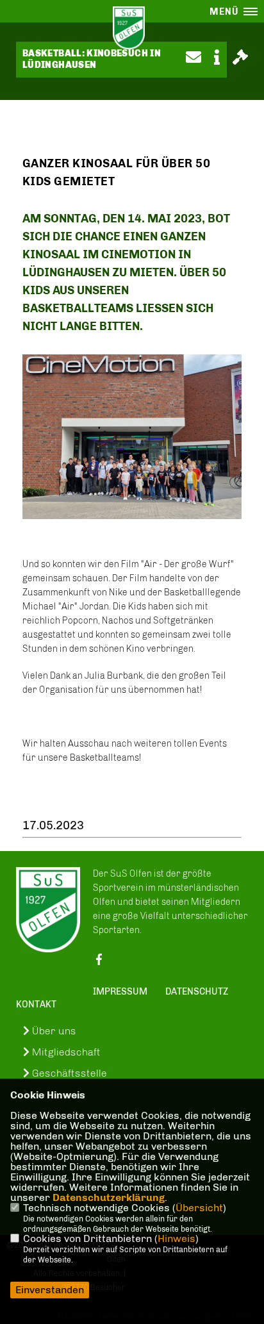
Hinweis (176, 1238)
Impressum (120, 991)
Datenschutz (196, 991)
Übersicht (199, 1208)
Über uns (52, 1031)
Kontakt (36, 1004)
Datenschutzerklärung (109, 1197)
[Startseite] (48, 910)
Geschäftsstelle (68, 1073)
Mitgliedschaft (65, 1052)
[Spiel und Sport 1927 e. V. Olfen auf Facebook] (98, 962)
